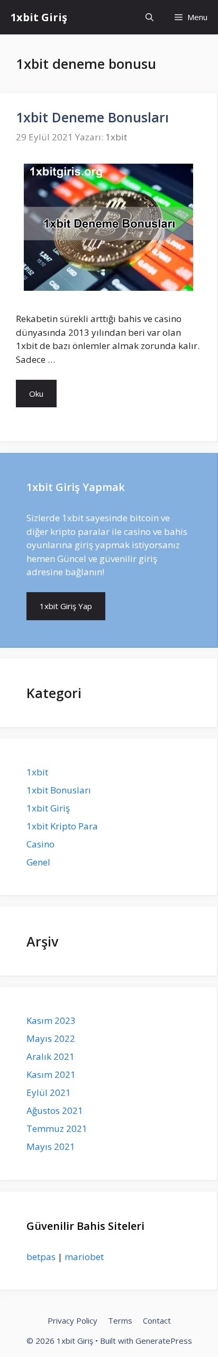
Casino (40, 844)
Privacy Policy (72, 1320)
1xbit (37, 772)
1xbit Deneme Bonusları (92, 117)
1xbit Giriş (39, 17)
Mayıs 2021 (50, 1146)
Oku (36, 393)
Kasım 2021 (51, 1074)
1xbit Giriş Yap (66, 606)
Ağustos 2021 (54, 1110)
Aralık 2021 (50, 1056)
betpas (41, 1257)
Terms (120, 1320)
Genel (38, 862)
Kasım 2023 (51, 1020)
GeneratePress (163, 1340)
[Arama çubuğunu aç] (149, 17)
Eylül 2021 (48, 1092)
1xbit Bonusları (58, 790)
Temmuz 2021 (56, 1128)
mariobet (84, 1257)
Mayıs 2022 (50, 1038)
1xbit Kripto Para (62, 826)
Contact (157, 1320)
